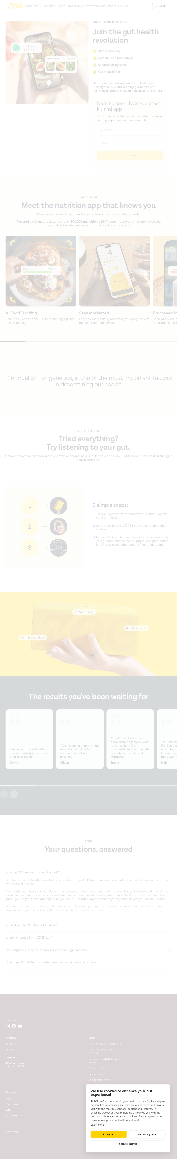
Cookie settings (128, 1143)
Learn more (97, 1124)
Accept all (108, 1134)
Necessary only (147, 1134)
